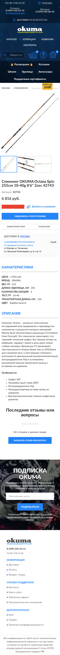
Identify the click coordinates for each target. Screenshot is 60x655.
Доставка (14, 565)
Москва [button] (25, 236)
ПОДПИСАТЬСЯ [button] (30, 507)
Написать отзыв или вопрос (30, 440)
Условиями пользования (41, 517)
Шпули (12, 72)
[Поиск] (5, 55)
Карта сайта (15, 592)
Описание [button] (44, 227)
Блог (11, 615)
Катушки (44, 64)
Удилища (27, 72)
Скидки (13, 620)
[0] (52, 54)
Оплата (13, 570)
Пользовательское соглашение (25, 602)
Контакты (30, 45)
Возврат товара (17, 575)
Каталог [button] (11, 39)
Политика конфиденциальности (26, 625)
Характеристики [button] (16, 227)
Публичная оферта (19, 597)
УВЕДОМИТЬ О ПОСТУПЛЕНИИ (30, 216)
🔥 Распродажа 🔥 (21, 64)
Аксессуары (45, 72)
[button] (15, 13)
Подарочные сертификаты (30, 79)
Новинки (47, 39)
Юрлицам (29, 39)
